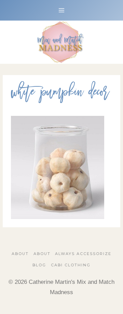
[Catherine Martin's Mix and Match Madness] (61, 42)
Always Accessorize (83, 253)
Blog (39, 265)
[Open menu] (61, 10)
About (20, 253)
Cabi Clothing (71, 265)
